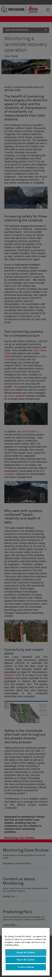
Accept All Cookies (25, 952)
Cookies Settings (25, 967)
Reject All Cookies (26, 960)
